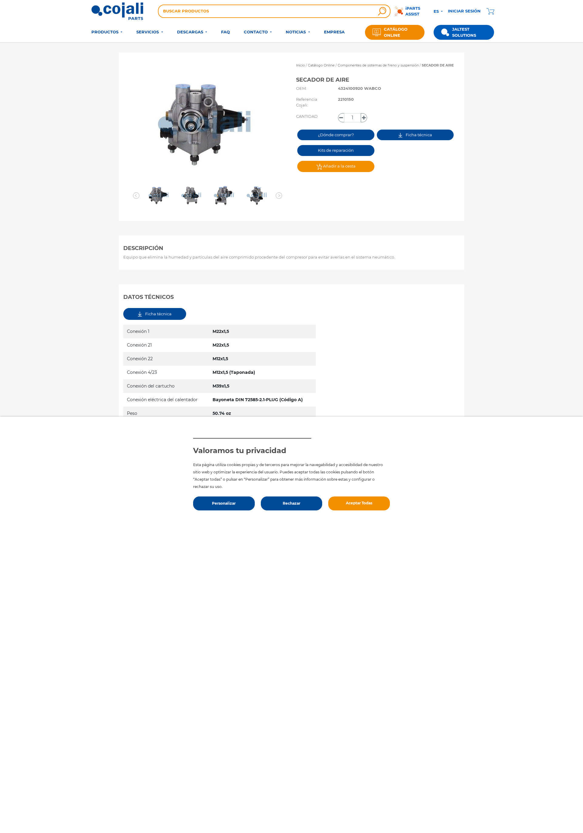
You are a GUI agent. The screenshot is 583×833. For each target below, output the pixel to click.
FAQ (225, 31)
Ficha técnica (418, 134)
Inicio (300, 65)
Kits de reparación (336, 150)
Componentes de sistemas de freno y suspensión (379, 65)
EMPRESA (334, 31)
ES (437, 11)
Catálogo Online (321, 65)
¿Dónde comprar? (336, 134)
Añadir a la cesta (339, 166)
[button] (136, 195)
